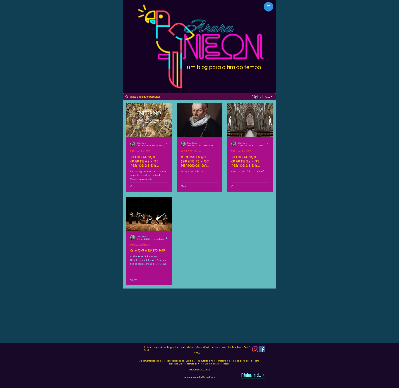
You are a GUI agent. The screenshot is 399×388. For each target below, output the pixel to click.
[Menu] (268, 7)
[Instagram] (255, 349)
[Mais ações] (167, 144)
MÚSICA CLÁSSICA (140, 151)
